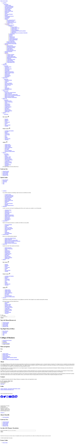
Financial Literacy (8, 85)
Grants (6, 230)
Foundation (7, 163)
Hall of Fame (7, 148)
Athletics (4, 112)
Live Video (7, 149)
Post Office (7, 108)
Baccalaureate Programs (9, 7)
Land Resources (12, 37)
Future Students (5, 174)
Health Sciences (12, 36)
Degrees (6, 19)
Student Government (8, 110)
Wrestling (6, 125)
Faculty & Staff (14, 28)
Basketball (6, 120)
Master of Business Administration (11, 97)
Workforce (7, 165)
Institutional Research (8, 51)
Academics (4, 2)
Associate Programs (8, 8)
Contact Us (2, 412)
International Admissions (11, 46)
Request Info (7, 70)
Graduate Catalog (10, 55)
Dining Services (7, 104)
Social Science (11, 40)
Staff (5, 63)
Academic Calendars (10, 54)
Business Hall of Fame (15, 27)
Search (2, 317)
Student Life (5, 98)
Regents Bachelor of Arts (11, 50)
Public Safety (7, 111)
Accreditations (7, 17)
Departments (7, 23)
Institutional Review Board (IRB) (10, 43)
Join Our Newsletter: (4, 430)
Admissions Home (8, 66)
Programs (6, 44)
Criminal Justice (12, 33)
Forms (6, 82)
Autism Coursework (8, 93)
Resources (6, 53)
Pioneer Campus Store (9, 101)
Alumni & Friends (6, 171)
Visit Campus (7, 69)
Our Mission (7, 154)
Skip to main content (4, 0)
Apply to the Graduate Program (10, 92)
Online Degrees (7, 9)
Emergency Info (7, 157)
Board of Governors (8, 162)
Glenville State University (7, 340)
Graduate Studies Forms (11, 56)
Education (11, 34)
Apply (2, 431)
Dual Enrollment (8, 75)
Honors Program (10, 45)
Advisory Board (14, 26)
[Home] (5, 188)
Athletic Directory (8, 145)
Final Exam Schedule (10, 61)
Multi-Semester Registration (12, 57)
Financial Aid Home (8, 80)
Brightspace (7, 12)
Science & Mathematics (13, 39)
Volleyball (6, 139)
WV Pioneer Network (8, 159)
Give (3, 182)
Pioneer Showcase (10, 49)
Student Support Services (9, 16)
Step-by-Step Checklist (9, 84)
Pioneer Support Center (9, 11)
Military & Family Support (9, 72)
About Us (4, 152)
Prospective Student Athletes (10, 151)
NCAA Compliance (8, 150)
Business (10, 25)
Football (6, 268)
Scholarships (13, 31)
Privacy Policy (5, 442)
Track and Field (7, 138)
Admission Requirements (9, 71)
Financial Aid (7, 74)
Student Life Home (8, 100)
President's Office (8, 156)
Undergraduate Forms (11, 62)
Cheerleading (7, 133)
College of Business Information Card (7, 389)
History (6, 155)
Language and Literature (13, 38)
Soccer (6, 136)
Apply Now (7, 67)
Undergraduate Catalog (11, 59)
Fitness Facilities (8, 109)
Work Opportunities (8, 233)
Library (6, 13)
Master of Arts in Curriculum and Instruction (12, 95)
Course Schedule (10, 60)
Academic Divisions (10, 24)
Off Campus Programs (9, 14)
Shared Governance (8, 158)
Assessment (7, 18)
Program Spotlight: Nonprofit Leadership (18, 30)
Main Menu (5, 4)
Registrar (6, 15)
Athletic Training (8, 146)
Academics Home (8, 5)
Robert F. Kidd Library (11, 41)
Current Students (5, 172)
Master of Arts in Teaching (9, 96)
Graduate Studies (6, 89)
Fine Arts (10, 35)
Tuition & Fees (7, 73)
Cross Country (7, 134)
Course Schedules (8, 10)
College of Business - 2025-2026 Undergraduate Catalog (10, 388)
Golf (5, 135)
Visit (3, 183)
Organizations (7, 103)
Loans (6, 231)
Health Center (7, 107)
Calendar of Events (8, 161)
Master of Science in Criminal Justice (11, 94)
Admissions (5, 64)
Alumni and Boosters (8, 147)
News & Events (5, 179)
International (7, 76)
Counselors (7, 81)
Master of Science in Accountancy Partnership (19, 32)
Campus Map (7, 160)
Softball (6, 137)
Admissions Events (8, 68)
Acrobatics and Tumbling (9, 130)
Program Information (15, 29)
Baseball (6, 119)
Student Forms (7, 105)
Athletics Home (7, 144)
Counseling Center (8, 106)
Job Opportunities (8, 164)
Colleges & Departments (9, 6)
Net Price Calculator (8, 83)
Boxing (6, 121)
